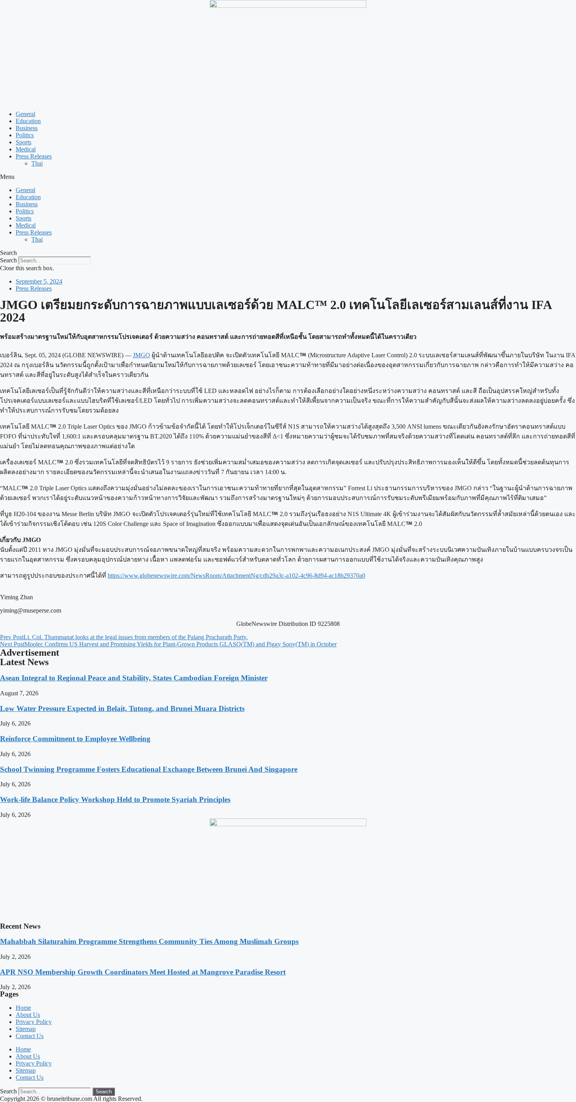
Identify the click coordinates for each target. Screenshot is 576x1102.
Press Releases (34, 156)
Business (27, 128)
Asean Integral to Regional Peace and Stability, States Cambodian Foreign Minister (134, 678)
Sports (23, 142)
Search (8, 260)
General (25, 114)
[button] (288, 176)
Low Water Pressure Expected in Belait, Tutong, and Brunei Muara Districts (122, 708)
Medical (26, 149)
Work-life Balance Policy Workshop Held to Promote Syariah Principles (115, 799)
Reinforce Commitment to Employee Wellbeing (75, 739)
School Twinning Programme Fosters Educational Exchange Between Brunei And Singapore (148, 769)
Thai (37, 163)
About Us (28, 1014)
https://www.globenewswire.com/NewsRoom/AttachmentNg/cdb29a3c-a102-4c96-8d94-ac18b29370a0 (236, 575)
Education (28, 121)
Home (23, 1007)
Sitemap (26, 1029)
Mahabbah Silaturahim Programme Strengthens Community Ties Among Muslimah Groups (149, 941)
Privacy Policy (34, 1021)
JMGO (141, 355)
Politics (25, 135)
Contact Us (29, 1036)
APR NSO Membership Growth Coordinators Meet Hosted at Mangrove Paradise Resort (143, 972)
